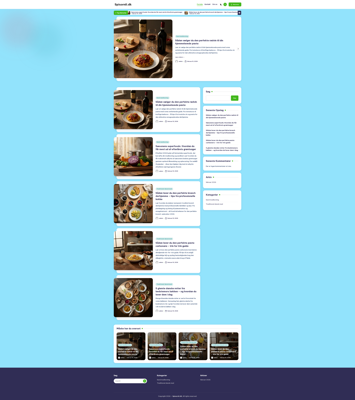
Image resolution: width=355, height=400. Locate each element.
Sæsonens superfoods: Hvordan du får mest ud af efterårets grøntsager (132, 12)
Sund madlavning (182, 36)
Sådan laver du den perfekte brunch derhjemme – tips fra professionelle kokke (192, 12)
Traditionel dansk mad (164, 189)
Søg (208, 91)
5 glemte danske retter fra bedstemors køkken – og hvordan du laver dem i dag (176, 291)
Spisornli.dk (123, 4)
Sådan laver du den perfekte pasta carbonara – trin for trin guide (220, 141)
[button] (235, 4)
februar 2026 (211, 182)
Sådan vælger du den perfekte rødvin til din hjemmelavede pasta (222, 116)
